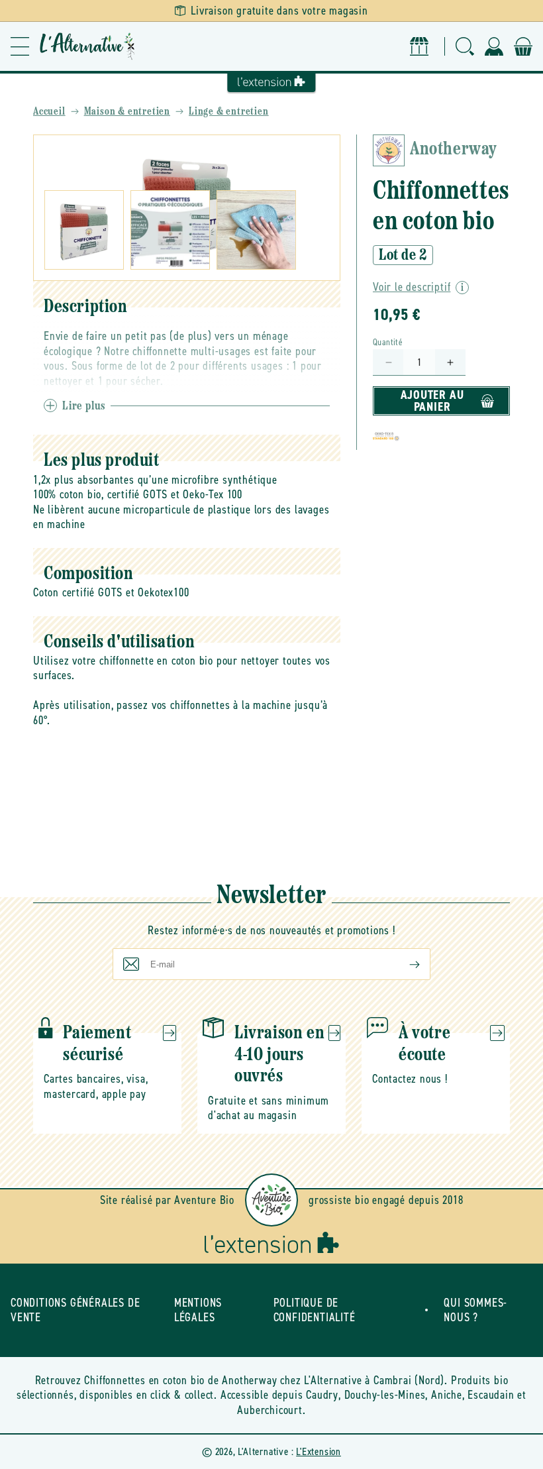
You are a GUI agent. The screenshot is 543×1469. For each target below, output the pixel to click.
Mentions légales (198, 1310)
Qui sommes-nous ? (475, 1310)
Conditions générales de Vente (75, 1310)
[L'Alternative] (87, 46)
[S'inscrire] (404, 964)
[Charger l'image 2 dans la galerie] (170, 230)
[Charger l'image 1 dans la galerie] (84, 230)
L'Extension (318, 1451)
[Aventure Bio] (271, 1199)
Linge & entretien (229, 112)
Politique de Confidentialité (314, 1310)
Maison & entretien (127, 112)
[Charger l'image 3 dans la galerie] (256, 230)
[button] (20, 46)
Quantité (388, 342)
